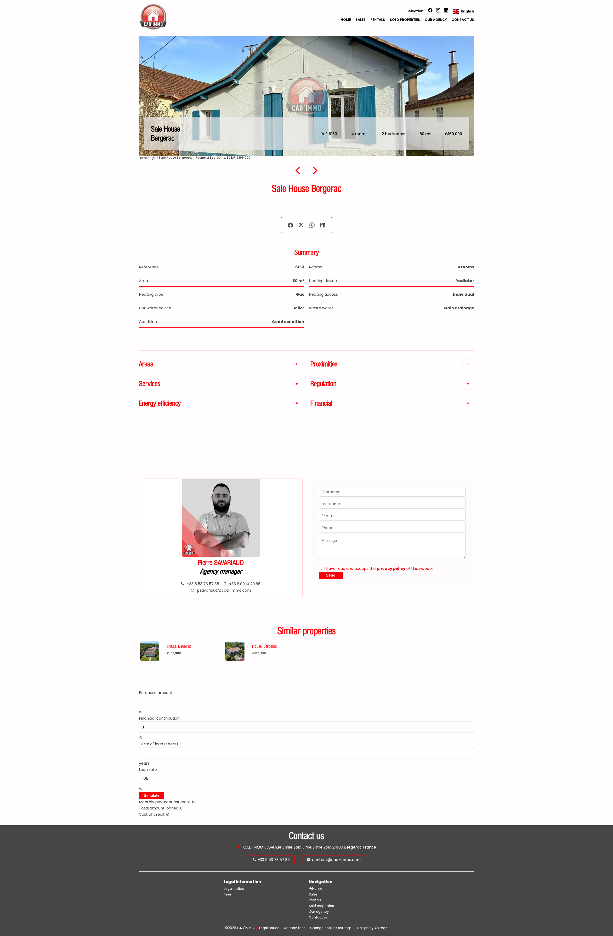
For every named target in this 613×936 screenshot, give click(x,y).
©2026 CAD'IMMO (239, 927)
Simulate (151, 795)
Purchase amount (155, 692)
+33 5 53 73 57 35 (203, 584)
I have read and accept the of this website (379, 568)
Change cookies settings (331, 927)
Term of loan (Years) (158, 744)
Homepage (147, 157)
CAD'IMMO (253, 847)
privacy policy (391, 568)
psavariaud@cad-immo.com (224, 590)
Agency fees (294, 927)
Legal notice (269, 927)
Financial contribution (159, 718)
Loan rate (148, 769)
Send (330, 575)
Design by (372, 927)
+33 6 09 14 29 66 (245, 584)
